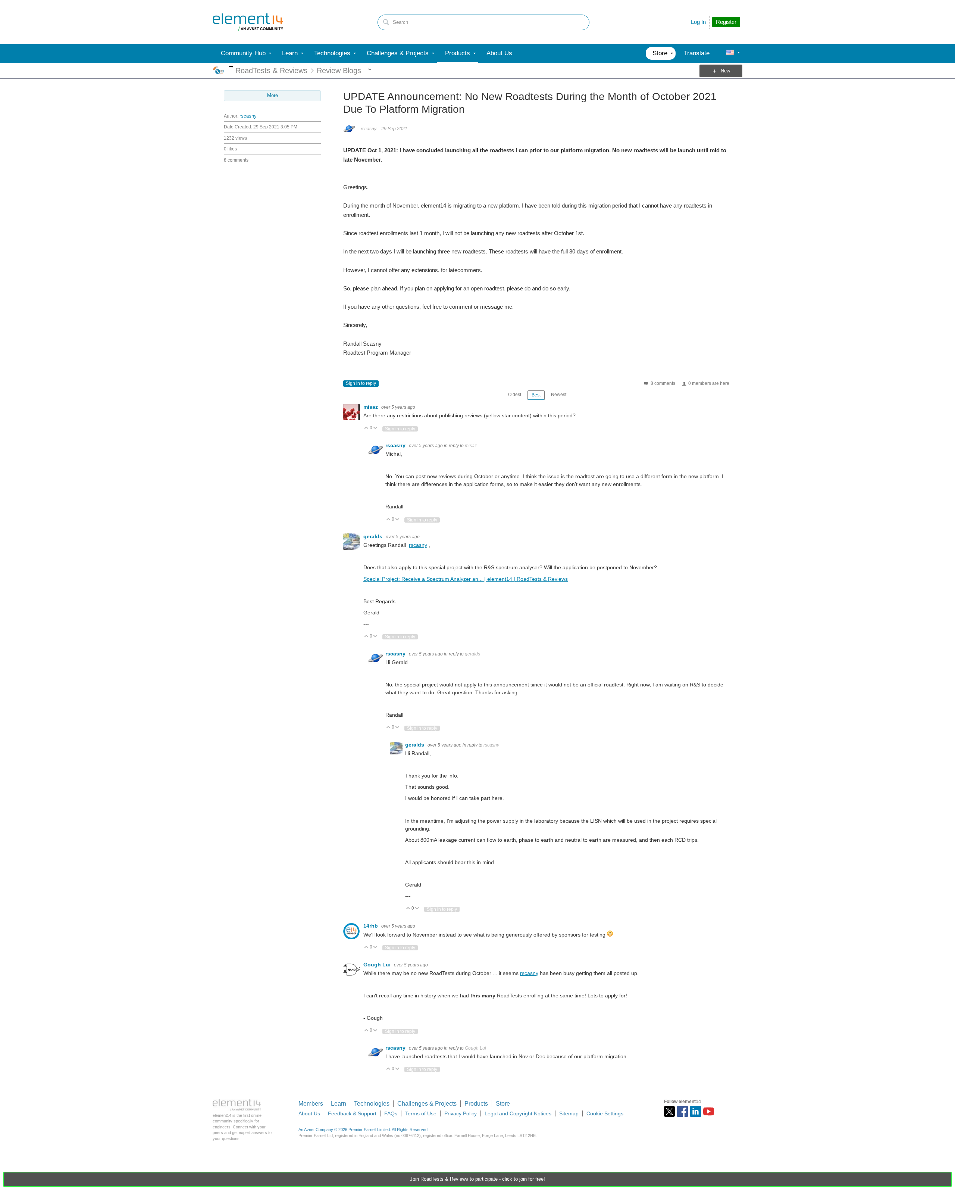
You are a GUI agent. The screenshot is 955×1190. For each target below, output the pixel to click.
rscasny (248, 116)
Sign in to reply (361, 383)
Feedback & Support (352, 1113)
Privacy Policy (460, 1113)
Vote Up (366, 428)
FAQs (390, 1113)
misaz (371, 407)
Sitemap (569, 1113)
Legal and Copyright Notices (518, 1113)
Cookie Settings (604, 1113)
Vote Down (375, 428)
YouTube (708, 1111)
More (231, 67)
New (725, 71)
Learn (338, 1103)
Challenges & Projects (427, 1103)
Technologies (371, 1103)
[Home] (248, 22)
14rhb (371, 926)
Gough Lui (377, 965)
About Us (309, 1113)
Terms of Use (420, 1113)
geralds (373, 536)
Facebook (682, 1111)
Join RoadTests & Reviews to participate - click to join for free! (477, 1179)
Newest (558, 394)
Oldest (514, 394)
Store (503, 1103)
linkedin (695, 1111)
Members (310, 1103)
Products (476, 1103)
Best (536, 395)
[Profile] (730, 53)
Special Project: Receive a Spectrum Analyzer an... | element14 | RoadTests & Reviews (465, 579)
